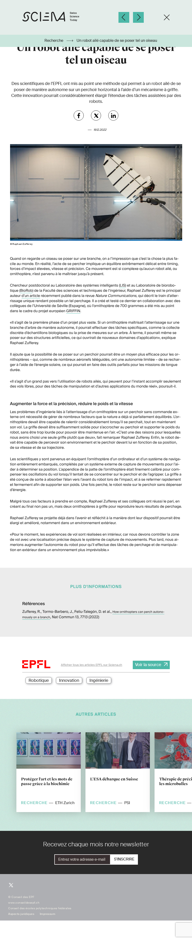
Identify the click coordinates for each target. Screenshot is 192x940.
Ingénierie (98, 680)
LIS (122, 285)
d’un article (31, 295)
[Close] (167, 17)
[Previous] (123, 17)
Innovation (69, 680)
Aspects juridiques (21, 914)
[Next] (138, 17)
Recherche (54, 40)
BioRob (26, 290)
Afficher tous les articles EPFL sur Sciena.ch (91, 665)
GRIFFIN (73, 311)
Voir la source (148, 665)
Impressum (47, 914)
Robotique (39, 680)
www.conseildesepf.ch (23, 903)
